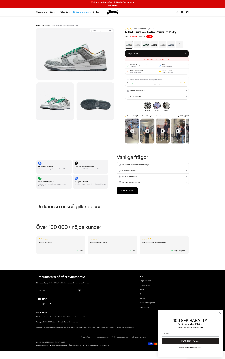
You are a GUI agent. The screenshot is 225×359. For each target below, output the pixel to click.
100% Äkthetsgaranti (147, 302)
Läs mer (131, 327)
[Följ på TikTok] (49, 304)
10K (187, 116)
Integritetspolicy (42, 345)
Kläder (52, 12)
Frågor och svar (145, 280)
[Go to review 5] (159, 84)
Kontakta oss (127, 191)
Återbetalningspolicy (77, 345)
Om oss (142, 294)
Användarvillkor (93, 345)
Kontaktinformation (59, 345)
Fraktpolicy (106, 345)
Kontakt (143, 298)
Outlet (96, 12)
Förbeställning (145, 285)
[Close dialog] (220, 313)
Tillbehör (64, 12)
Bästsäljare (46, 25)
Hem (38, 25)
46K (181, 116)
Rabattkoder (144, 307)
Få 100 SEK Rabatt (190, 341)
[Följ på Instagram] (43, 304)
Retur (142, 289)
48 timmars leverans (82, 12)
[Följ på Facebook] (37, 304)
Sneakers (40, 12)
